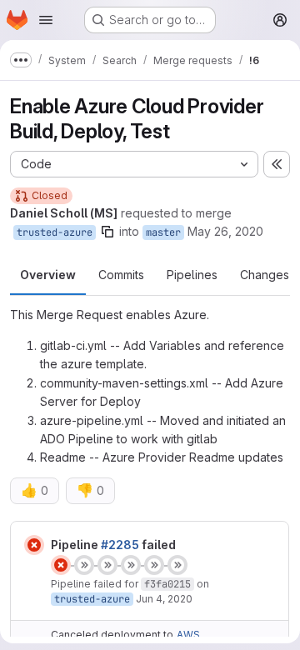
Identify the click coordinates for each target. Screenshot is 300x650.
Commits (121, 275)
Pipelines (192, 275)
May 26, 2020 (225, 231)
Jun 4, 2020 (164, 598)
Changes (264, 275)
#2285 (120, 545)
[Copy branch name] (108, 232)
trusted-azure (54, 232)
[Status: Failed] (34, 545)
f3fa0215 (167, 584)
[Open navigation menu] (45, 20)
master (163, 232)
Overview (48, 275)
